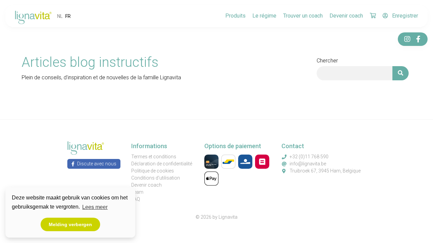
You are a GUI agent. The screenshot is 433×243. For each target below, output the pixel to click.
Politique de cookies (152, 170)
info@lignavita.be (308, 163)
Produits (235, 15)
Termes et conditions (153, 156)
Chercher (327, 60)
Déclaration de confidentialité (161, 163)
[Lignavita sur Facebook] (418, 39)
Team (137, 192)
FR (68, 16)
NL (60, 16)
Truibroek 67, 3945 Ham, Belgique (325, 170)
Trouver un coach (303, 15)
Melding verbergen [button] (70, 224)
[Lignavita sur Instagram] (407, 39)
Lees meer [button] (95, 207)
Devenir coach (346, 15)
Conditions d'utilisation (155, 178)
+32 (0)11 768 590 (309, 156)
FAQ (135, 199)
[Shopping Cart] (373, 16)
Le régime (264, 15)
